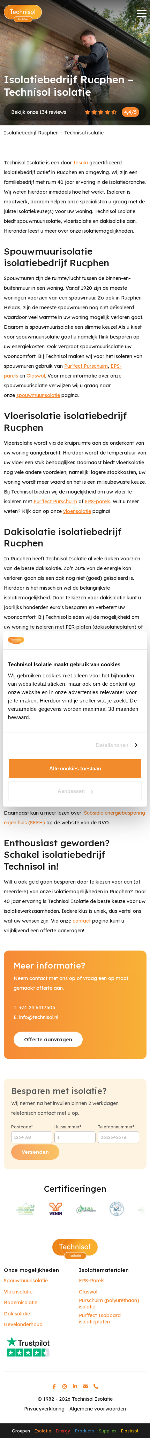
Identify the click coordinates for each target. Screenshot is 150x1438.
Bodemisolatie (20, 1303)
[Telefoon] (96, 1386)
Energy (63, 1430)
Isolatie (43, 1430)
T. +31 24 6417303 (34, 1007)
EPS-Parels (91, 1281)
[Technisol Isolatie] (75, 1248)
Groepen (21, 1430)
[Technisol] (23, 13)
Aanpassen (71, 791)
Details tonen (112, 745)
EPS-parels (97, 501)
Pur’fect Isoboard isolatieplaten (100, 1319)
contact (82, 921)
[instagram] (64, 1386)
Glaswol (36, 376)
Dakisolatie (17, 1314)
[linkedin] (75, 1386)
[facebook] (54, 1386)
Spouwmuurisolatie (26, 1281)
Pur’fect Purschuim (86, 366)
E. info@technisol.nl (36, 1017)
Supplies (107, 1430)
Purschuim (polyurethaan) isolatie (109, 1304)
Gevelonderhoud (23, 1325)
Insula (80, 163)
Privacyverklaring (44, 1409)
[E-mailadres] (85, 1386)
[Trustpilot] (75, 1346)
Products (84, 1430)
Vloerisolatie (18, 1292)
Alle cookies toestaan (75, 768)
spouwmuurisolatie (38, 395)
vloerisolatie (77, 511)
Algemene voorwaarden (97, 1409)
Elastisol (129, 1430)
